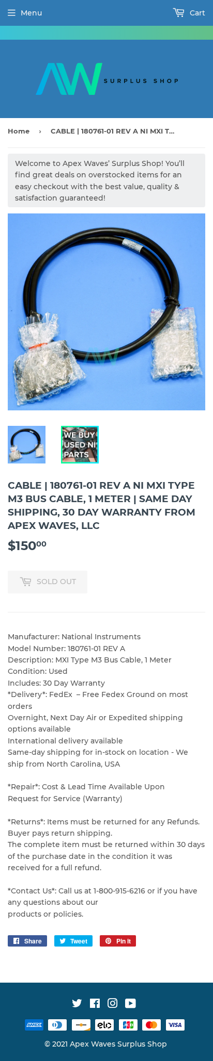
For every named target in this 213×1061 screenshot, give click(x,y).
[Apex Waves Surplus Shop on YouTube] (130, 1004)
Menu (31, 13)
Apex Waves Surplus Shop (118, 1044)
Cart (196, 13)
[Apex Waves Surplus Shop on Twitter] (77, 1004)
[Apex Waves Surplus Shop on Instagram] (113, 1004)
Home (18, 131)
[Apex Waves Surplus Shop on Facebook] (94, 1004)
